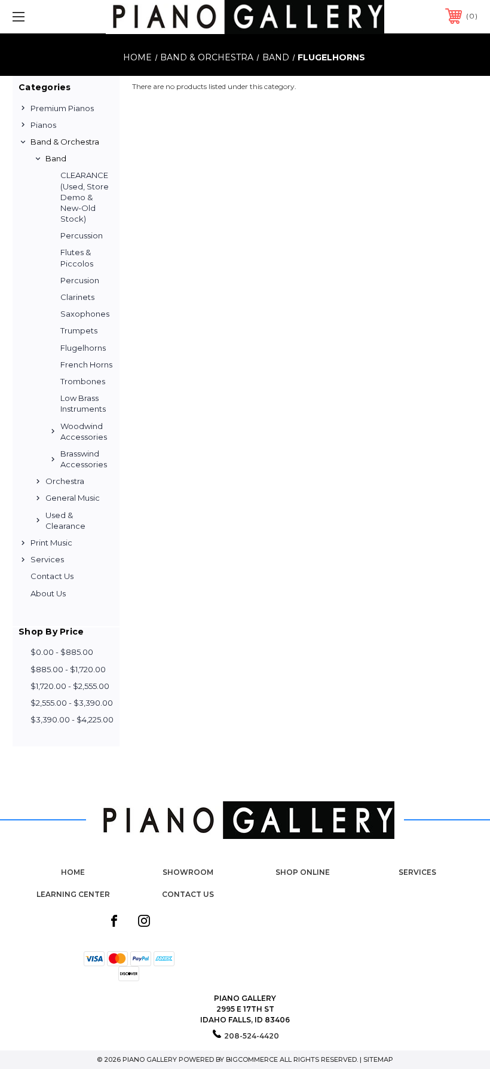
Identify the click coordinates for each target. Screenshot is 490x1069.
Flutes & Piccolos (76, 257)
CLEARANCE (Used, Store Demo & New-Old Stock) (84, 196)
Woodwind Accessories (83, 431)
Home (73, 872)
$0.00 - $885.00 (61, 652)
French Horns (86, 364)
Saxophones (84, 313)
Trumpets (78, 330)
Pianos (43, 125)
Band (55, 158)
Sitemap (378, 1059)
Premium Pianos (62, 108)
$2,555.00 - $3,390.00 (71, 702)
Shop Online (302, 872)
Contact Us (52, 576)
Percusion (79, 280)
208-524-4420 (251, 1035)
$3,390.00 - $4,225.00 (72, 719)
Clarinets (77, 297)
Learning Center (73, 894)
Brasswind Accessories (83, 459)
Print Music (51, 542)
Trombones (82, 381)
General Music (72, 498)
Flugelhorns (83, 348)
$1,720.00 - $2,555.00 (69, 686)
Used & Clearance (65, 520)
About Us (48, 593)
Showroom (188, 872)
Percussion (81, 235)
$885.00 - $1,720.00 (68, 669)
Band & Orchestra (64, 141)
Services (47, 559)
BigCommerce (252, 1059)
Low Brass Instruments (83, 403)
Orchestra (64, 481)
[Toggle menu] (59, 16)
